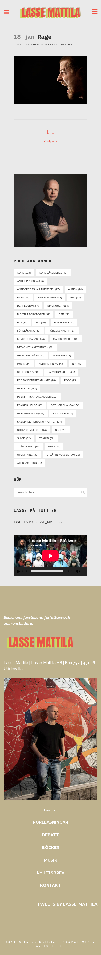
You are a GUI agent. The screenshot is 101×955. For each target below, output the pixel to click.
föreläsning (28, 330)
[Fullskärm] (85, 571)
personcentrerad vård (36, 380)
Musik (50, 860)
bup (75, 297)
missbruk (62, 355)
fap (41, 322)
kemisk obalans (31, 339)
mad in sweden (65, 339)
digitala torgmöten (33, 314)
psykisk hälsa (29, 405)
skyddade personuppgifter (39, 421)
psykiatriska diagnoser (37, 397)
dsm (64, 314)
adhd (24, 272)
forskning (64, 322)
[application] (50, 555)
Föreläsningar (50, 822)
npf (77, 363)
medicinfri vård (30, 355)
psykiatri (27, 388)
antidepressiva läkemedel (38, 289)
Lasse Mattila (61, 44)
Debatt (50, 835)
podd (70, 380)
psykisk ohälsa (65, 405)
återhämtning (29, 463)
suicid (24, 438)
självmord (63, 413)
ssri (60, 430)
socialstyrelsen (32, 430)
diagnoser (58, 306)
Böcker (50, 847)
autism (75, 289)
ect (22, 322)
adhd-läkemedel (53, 272)
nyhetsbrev (28, 372)
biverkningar (50, 297)
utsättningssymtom (63, 454)
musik (23, 363)
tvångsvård (28, 446)
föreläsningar (62, 330)
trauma (46, 438)
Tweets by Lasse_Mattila (38, 522)
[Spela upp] (18, 571)
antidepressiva (30, 281)
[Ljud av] (78, 571)
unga (54, 446)
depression (28, 306)
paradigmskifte (61, 372)
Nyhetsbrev (50, 873)
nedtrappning (51, 363)
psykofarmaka (30, 413)
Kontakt (50, 885)
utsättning (27, 454)
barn (23, 297)
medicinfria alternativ (35, 347)
